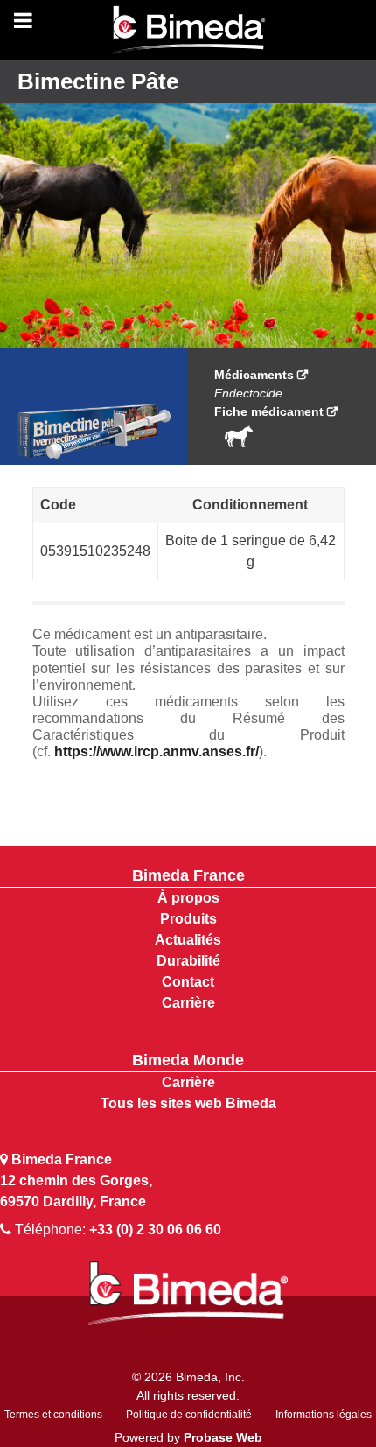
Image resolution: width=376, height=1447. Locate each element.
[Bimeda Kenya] (188, 30)
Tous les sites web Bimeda (188, 1103)
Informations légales (323, 1414)
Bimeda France (188, 875)
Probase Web (223, 1437)
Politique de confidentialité (189, 1414)
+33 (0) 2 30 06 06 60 (155, 1229)
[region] (188, 220)
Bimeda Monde (188, 1060)
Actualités (188, 939)
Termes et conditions (53, 1414)
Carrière (188, 1002)
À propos (188, 897)
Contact (188, 981)
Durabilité (188, 960)
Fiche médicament (269, 411)
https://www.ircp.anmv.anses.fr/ (156, 751)
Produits (188, 918)
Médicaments (254, 375)
